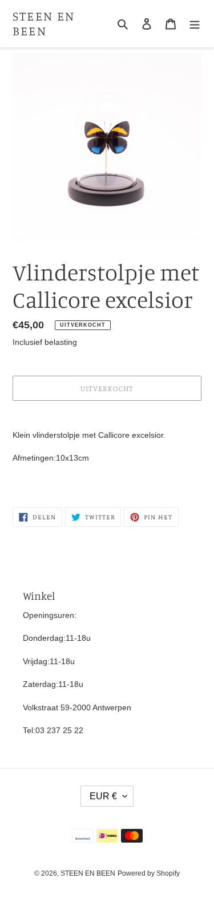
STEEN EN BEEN (44, 23)
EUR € (103, 796)
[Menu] (195, 23)
